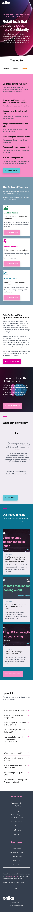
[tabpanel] (16, 458)
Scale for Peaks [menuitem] (17, 811)
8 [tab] (22, 490)
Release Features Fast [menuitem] (17, 808)
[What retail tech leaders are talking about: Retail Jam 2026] (16, 588)
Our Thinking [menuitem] (16, 830)
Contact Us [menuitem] (16, 865)
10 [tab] (27, 490)
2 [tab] (9, 490)
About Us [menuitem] (16, 834)
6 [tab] (18, 490)
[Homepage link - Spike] (16, 898)
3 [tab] (11, 490)
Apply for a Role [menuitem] (17, 856)
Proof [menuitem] (16, 826)
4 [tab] (13, 490)
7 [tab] (20, 490)
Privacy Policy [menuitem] (16, 902)
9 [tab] (24, 490)
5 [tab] (16, 490)
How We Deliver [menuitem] (16, 822)
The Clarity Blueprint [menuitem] (17, 818)
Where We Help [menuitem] (16, 803)
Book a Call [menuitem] (16, 860)
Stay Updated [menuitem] (16, 848)
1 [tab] (7, 490)
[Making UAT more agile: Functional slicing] (16, 635)
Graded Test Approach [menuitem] (17, 814)
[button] (30, 2)
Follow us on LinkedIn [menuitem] (16, 852)
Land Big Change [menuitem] (17, 806)
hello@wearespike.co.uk (12, 876)
